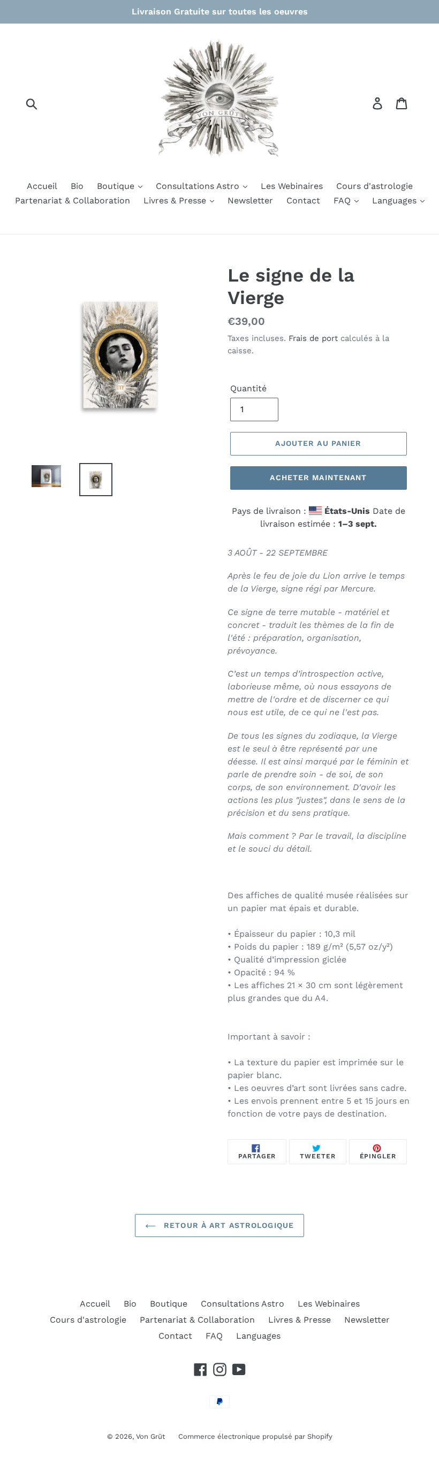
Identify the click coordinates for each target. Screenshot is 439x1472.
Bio (77, 186)
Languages (395, 200)
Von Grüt (150, 1436)
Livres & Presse (176, 200)
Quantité (248, 388)
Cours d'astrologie (374, 186)
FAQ (343, 200)
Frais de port (313, 338)
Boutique (117, 186)
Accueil (42, 186)
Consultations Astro (199, 186)
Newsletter (250, 200)
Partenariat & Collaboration (72, 200)
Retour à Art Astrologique (227, 1225)
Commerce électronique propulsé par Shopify (255, 1436)
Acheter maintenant (318, 477)
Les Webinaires (292, 186)
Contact (303, 200)
